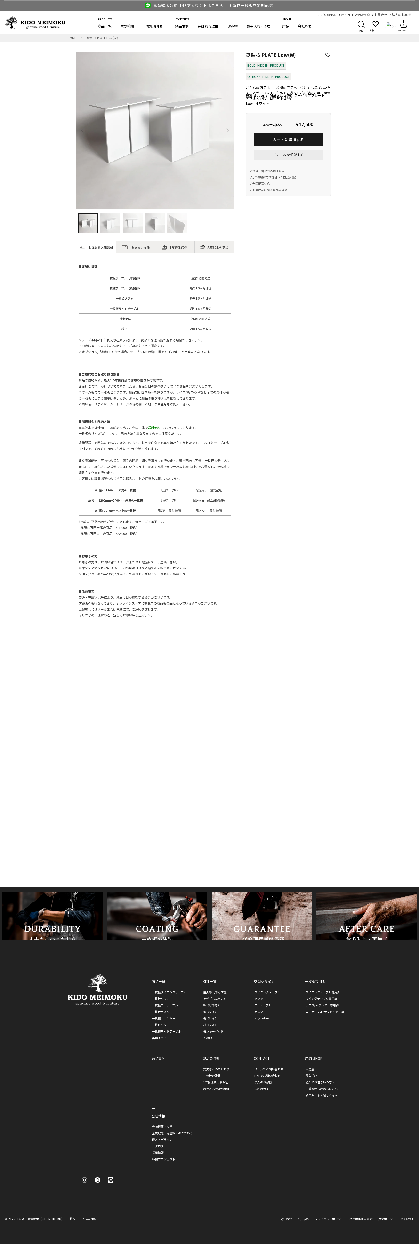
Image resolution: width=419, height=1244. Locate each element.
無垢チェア (159, 1038)
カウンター (261, 1018)
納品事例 (182, 26)
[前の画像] (82, 130)
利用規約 (303, 1219)
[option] (209, 5)
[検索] (361, 25)
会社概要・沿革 (162, 1126)
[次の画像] (227, 130)
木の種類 (127, 26)
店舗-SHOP (313, 1058)
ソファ (258, 998)
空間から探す (264, 981)
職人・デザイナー (163, 1139)
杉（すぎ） (210, 1025)
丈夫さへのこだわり (216, 1069)
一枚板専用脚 (153, 26)
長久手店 (311, 1075)
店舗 (285, 26)
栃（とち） (210, 1018)
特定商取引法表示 (361, 1219)
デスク (258, 1012)
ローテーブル (263, 1005)
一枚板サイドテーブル (166, 1031)
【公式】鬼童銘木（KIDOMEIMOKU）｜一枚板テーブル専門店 (56, 1219)
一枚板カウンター (163, 1018)
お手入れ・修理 (258, 26)
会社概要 (305, 26)
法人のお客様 (263, 1082)
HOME (72, 38)
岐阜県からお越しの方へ (322, 1095)
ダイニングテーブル (267, 992)
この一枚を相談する (288, 154)
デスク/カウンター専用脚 (322, 1005)
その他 (207, 1038)
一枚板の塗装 (212, 1075)
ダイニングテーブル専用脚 (323, 992)
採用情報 (158, 1153)
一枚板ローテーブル (165, 1005)
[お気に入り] (311, 1234)
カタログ (158, 1146)
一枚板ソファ (160, 998)
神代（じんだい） (214, 998)
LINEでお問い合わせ (267, 1075)
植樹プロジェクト (163, 1159)
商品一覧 (104, 26)
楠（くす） (210, 1012)
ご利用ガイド (263, 1089)
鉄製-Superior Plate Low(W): (269, 95)
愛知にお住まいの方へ (320, 1082)
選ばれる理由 (208, 26)
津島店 (310, 1069)
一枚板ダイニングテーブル (169, 992)
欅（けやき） (212, 1005)
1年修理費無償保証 (215, 1082)
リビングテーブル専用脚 (321, 998)
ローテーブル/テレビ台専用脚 (325, 1012)
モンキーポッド (213, 1031)
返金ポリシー (387, 1219)
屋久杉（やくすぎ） (216, 992)
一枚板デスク (160, 1012)
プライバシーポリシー (329, 1219)
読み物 (232, 26)
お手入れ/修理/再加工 (217, 1089)
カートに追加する (288, 139)
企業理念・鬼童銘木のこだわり (172, 1133)
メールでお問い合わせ (268, 1069)
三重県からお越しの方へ (322, 1089)
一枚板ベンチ (160, 1025)
